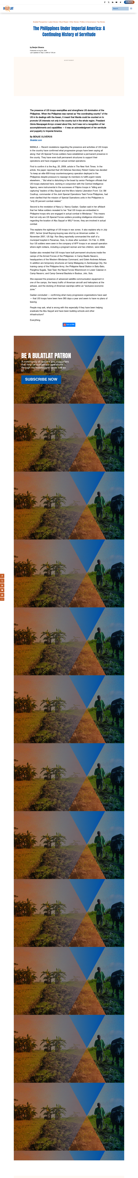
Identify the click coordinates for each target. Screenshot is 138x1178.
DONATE (129, 2)
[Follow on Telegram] (120, 2)
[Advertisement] (74, 78)
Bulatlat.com (36, 140)
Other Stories (74, 22)
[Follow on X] (108, 2)
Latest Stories (53, 22)
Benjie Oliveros (38, 47)
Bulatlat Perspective (40, 22)
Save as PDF (70, 324)
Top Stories (101, 22)
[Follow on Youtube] (116, 2)
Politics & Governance (88, 22)
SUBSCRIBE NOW (41, 379)
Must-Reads (63, 22)
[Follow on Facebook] (104, 2)
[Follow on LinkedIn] (112, 2)
